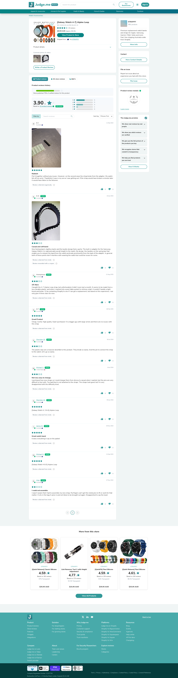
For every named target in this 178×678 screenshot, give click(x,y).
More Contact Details (134, 60)
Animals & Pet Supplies (58, 11)
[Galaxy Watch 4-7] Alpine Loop (73, 22)
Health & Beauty (78, 11)
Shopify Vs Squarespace (110, 635)
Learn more (125, 109)
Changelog (130, 640)
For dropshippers (58, 626)
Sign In (145, 5)
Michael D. (40, 454)
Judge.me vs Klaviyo (34, 658)
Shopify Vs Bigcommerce (110, 629)
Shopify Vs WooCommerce (111, 632)
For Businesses (126, 5)
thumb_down (109, 189)
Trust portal (81, 635)
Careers (54, 655)
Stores (103, 649)
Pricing (79, 626)
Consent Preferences (145, 673)
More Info (134, 44)
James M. (39, 426)
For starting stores (58, 629)
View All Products (89, 596)
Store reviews (32, 629)
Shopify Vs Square (108, 637)
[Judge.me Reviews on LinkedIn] (87, 617)
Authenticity (105, 673)
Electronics (119, 11)
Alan (38, 480)
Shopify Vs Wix (107, 640)
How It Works (133, 167)
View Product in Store (70, 35)
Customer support (83, 629)
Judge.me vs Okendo (34, 655)
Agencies (129, 632)
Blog (128, 626)
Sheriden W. (41, 339)
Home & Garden (99, 11)
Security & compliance (85, 632)
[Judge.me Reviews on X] (83, 617)
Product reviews (33, 626)
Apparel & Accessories (38, 11)
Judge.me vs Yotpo (34, 652)
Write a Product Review (44, 67)
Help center (130, 635)
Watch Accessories (36, 15)
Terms (93, 673)
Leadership (56, 652)
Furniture (140, 11)
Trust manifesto (82, 637)
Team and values (58, 649)
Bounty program (82, 649)
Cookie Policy (133, 673)
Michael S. (40, 367)
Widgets (30, 635)
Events (128, 629)
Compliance (114, 673)
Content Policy (123, 673)
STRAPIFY (75, 39)
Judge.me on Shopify (108, 626)
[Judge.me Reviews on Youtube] (92, 617)
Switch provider (32, 661)
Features (30, 632)
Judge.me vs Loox (33, 649)
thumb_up (102, 189)
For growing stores (59, 632)
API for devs (130, 637)
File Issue (133, 81)
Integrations (31, 637)
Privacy (98, 673)
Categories (105, 652)
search (114, 4)
